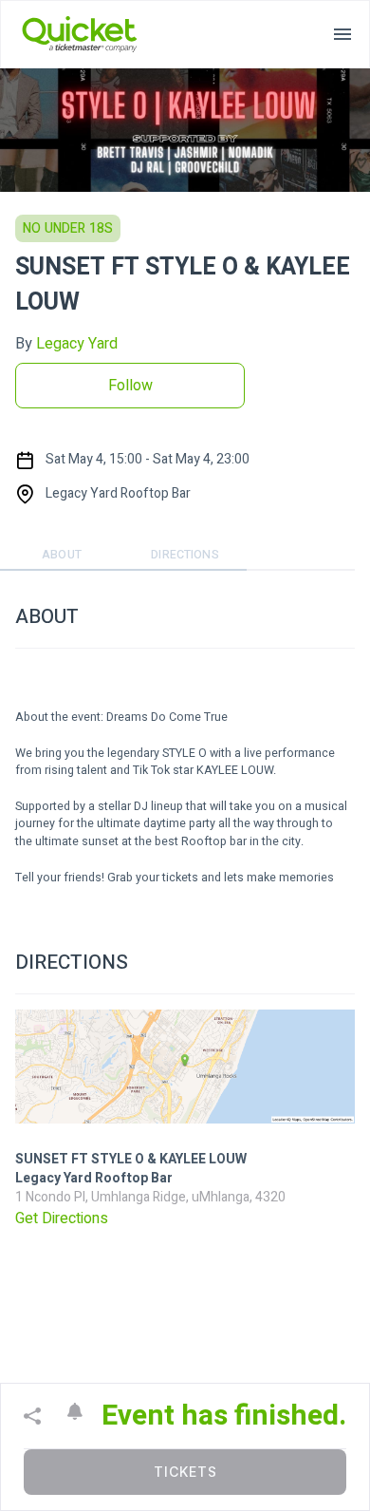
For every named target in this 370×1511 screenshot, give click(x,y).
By (66, 343)
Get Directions (61, 1218)
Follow (130, 385)
